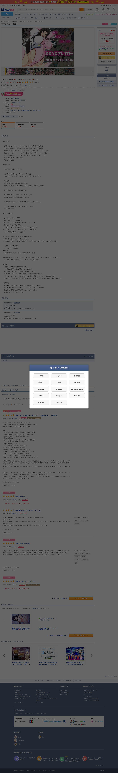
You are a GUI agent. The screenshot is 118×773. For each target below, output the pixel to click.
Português (59, 396)
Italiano (41, 396)
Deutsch (41, 389)
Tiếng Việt (59, 402)
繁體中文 (41, 382)
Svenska (77, 396)
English (59, 376)
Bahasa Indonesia (77, 389)
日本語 (41, 376)
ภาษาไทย (41, 402)
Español (77, 382)
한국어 (59, 382)
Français (59, 389)
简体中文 (77, 376)
